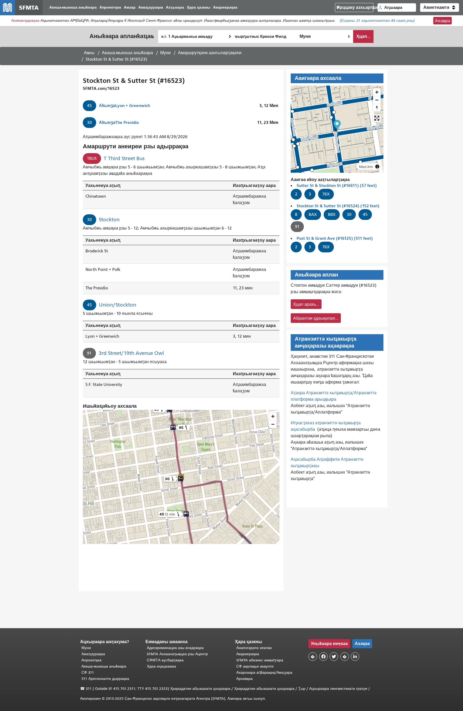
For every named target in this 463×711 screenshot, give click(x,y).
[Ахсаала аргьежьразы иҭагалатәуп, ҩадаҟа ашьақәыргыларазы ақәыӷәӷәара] (377, 108)
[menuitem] (73, 7)
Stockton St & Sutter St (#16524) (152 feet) (338, 205)
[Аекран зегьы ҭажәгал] (377, 118)
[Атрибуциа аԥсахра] (377, 166)
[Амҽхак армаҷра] (377, 100)
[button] (439, 7)
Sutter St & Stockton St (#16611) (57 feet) (337, 185)
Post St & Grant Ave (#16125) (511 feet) (335, 238)
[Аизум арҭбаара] (377, 92)
